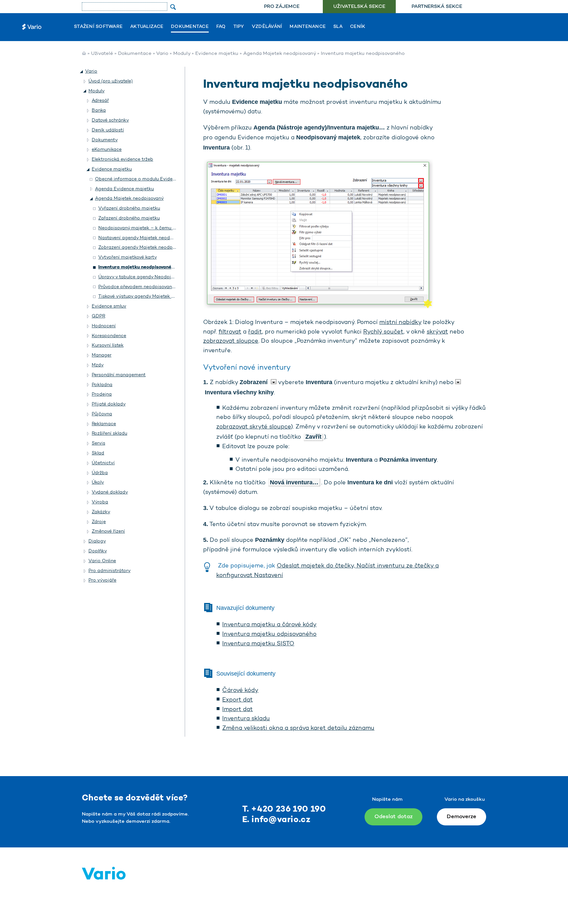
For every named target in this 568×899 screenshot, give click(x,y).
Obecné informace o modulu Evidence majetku (147, 179)
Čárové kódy (240, 691)
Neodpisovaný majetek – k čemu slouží (141, 228)
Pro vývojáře (102, 580)
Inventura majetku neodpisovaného (137, 267)
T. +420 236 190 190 (284, 809)
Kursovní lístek (108, 345)
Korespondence (109, 336)
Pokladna (102, 384)
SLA (338, 27)
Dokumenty (105, 140)
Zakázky (101, 512)
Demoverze (461, 816)
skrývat (437, 332)
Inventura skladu (246, 719)
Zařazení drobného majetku (129, 218)
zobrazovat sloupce (230, 341)
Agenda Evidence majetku (124, 189)
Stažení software (98, 27)
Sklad (98, 453)
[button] (82, 72)
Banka (99, 110)
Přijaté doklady (109, 404)
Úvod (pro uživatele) (110, 81)
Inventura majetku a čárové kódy (269, 625)
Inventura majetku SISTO (258, 644)
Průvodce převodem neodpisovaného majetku (149, 287)
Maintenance (308, 27)
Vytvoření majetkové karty (127, 257)
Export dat (237, 700)
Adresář (100, 100)
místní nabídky (400, 323)
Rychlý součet (383, 332)
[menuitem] (281, 6)
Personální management (119, 375)
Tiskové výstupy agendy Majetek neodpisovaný (150, 296)
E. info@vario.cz (276, 820)
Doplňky (97, 551)
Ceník (357, 27)
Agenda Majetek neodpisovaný (279, 53)
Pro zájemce (281, 6)
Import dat (237, 710)
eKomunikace (107, 149)
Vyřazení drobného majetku (129, 208)
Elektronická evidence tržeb (122, 159)
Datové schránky (110, 120)
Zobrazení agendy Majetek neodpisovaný (143, 247)
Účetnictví (103, 463)
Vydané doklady (110, 492)
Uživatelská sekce (359, 6)
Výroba (100, 502)
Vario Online (102, 561)
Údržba (100, 473)
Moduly (181, 53)
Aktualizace (146, 27)
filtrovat (230, 332)
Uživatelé (102, 53)
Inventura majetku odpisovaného (269, 634)
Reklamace (104, 424)
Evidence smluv (109, 306)
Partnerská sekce (437, 6)
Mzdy (98, 365)
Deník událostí (108, 130)
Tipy (238, 27)
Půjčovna (102, 414)
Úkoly (98, 482)
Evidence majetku (216, 53)
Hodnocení (104, 326)
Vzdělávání (267, 27)
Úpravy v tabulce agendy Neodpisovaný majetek (151, 277)
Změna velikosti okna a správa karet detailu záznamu (298, 728)
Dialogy (97, 541)
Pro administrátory (109, 570)
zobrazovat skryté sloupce (253, 427)
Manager (101, 355)
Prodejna (102, 394)
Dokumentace (190, 27)
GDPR (98, 316)
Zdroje (99, 521)
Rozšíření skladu (109, 433)
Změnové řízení (108, 531)
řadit (255, 332)
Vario (162, 53)
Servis (98, 443)
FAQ (221, 27)
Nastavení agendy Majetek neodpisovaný (144, 238)
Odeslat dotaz (393, 816)
